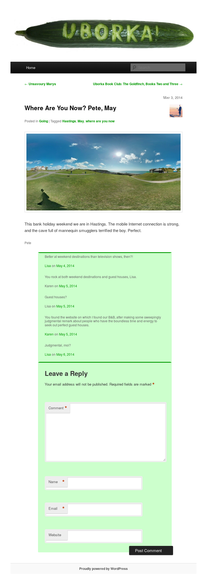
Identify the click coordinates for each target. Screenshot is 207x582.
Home (30, 67)
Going (43, 121)
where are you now (100, 121)
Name (57, 481)
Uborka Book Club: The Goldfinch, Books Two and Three (137, 83)
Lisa (48, 265)
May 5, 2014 (68, 285)
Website (55, 534)
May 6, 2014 (65, 354)
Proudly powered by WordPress (103, 568)
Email (57, 508)
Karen (49, 334)
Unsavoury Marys (40, 83)
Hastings (69, 121)
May (81, 121)
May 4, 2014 (65, 265)
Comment (58, 408)
